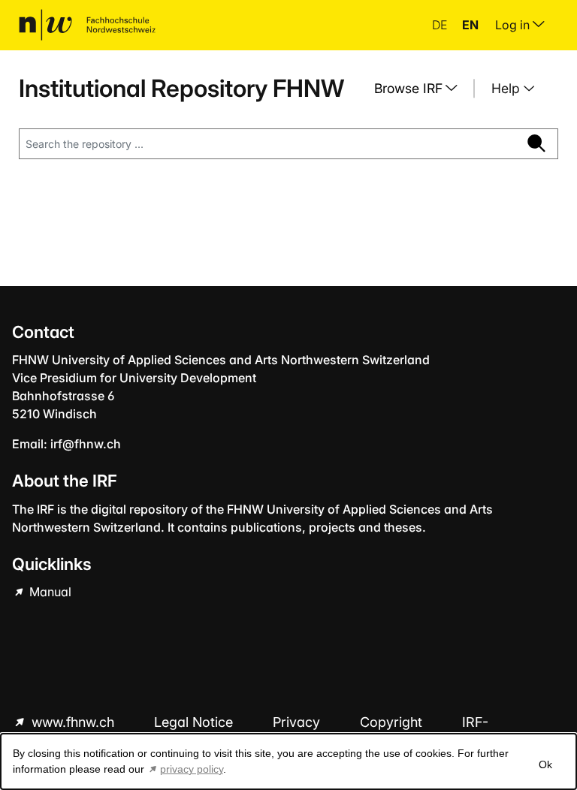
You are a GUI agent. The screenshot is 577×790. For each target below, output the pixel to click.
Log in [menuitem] (514, 24)
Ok (545, 764)
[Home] (87, 25)
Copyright (393, 722)
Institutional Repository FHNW (181, 88)
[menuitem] (421, 88)
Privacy (298, 722)
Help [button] (507, 88)
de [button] (441, 24)
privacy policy (191, 769)
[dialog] (288, 761)
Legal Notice (195, 722)
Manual (48, 591)
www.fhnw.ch (73, 722)
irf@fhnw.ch (85, 443)
